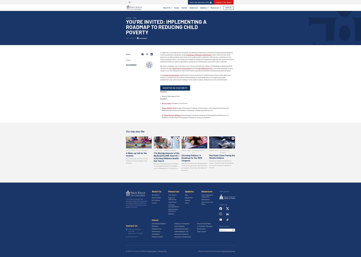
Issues (176, 8)
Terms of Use (162, 251)
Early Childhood (179, 226)
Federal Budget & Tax (181, 231)
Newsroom (194, 8)
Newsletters (189, 197)
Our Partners (156, 200)
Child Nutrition (156, 229)
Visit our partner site (199, 2)
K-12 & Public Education (204, 226)
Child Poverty (156, 231)
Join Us (228, 8)
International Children (204, 223)
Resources (215, 8)
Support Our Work (224, 2)
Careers (154, 203)
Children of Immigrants (181, 223)
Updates (203, 8)
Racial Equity (201, 229)
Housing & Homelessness (182, 237)
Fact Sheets (172, 195)
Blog (135, 18)
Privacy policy (152, 251)
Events (184, 8)
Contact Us (131, 225)
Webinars (171, 214)
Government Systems (181, 234)
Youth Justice (201, 231)
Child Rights (156, 234)
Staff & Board (156, 197)
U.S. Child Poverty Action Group (180, 68)
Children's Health (157, 237)
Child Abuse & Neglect (159, 223)
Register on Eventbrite (175, 88)
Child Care (155, 226)
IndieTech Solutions (228, 251)
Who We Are (155, 195)
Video (187, 203)
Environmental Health (181, 229)
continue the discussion (170, 75)
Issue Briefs (172, 202)
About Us (166, 8)
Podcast (187, 200)
